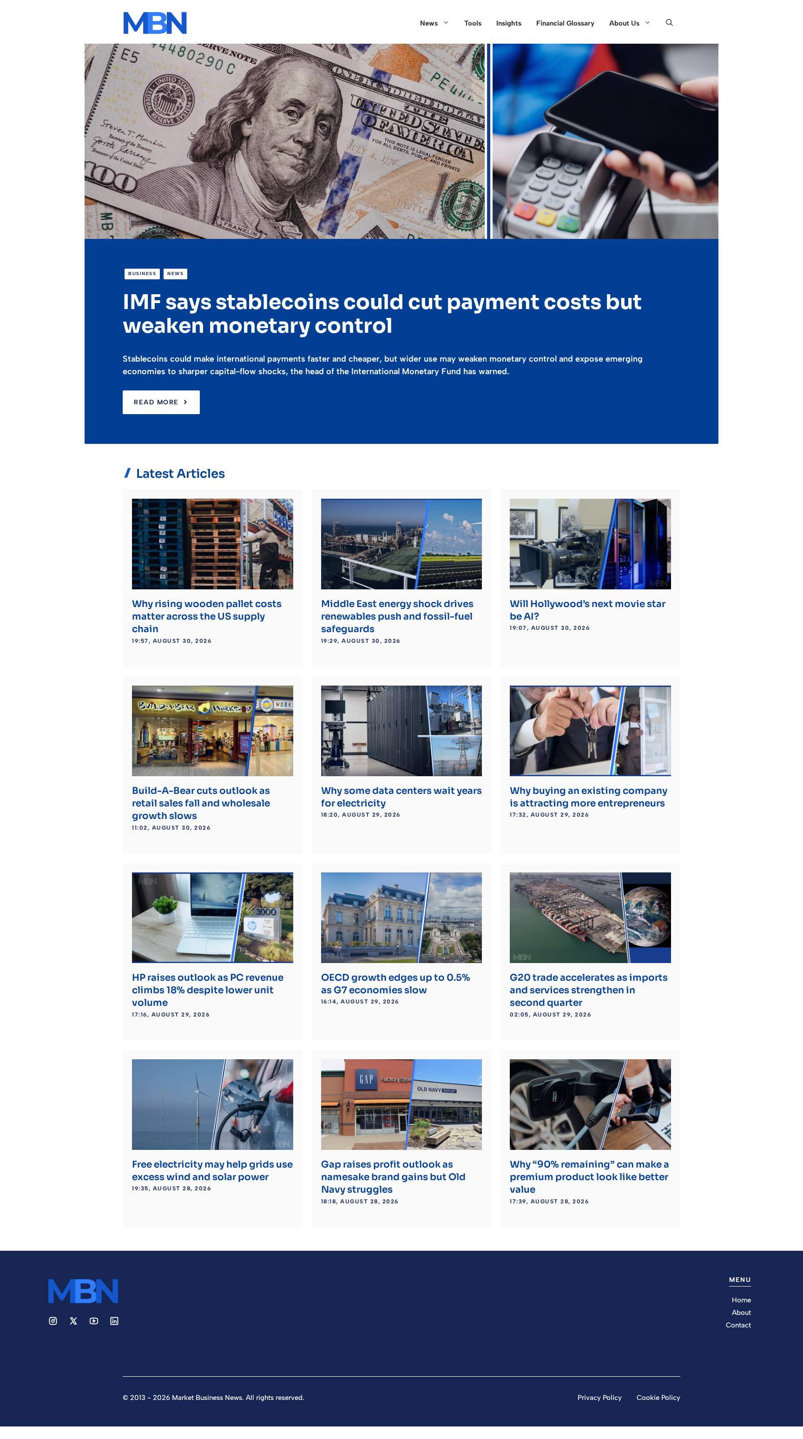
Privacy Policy (600, 1397)
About (741, 1312)
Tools (472, 23)
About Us (624, 23)
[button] (669, 23)
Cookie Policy (658, 1397)
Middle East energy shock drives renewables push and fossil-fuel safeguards (397, 616)
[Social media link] (53, 1321)
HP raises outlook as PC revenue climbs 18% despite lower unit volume (207, 990)
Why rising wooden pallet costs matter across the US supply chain (207, 616)
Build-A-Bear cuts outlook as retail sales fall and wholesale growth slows (201, 803)
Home (741, 1300)
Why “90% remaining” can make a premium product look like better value (589, 1177)
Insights (508, 23)
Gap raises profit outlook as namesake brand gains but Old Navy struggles (393, 1177)
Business (142, 274)
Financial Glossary (565, 23)
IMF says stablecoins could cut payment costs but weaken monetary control (382, 314)
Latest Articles (180, 474)
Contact (738, 1325)
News (429, 23)
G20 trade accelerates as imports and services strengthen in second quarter (589, 990)
